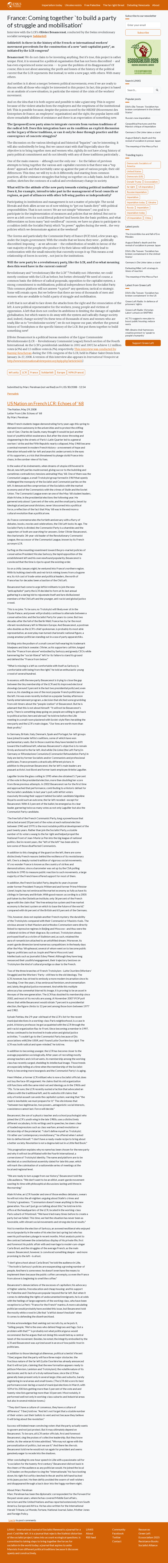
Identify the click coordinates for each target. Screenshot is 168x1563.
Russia (130, 207)
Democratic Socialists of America (139, 165)
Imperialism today (52, 5)
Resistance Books (148, 1541)
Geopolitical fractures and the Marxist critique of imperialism (140, 125)
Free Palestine (92, 5)
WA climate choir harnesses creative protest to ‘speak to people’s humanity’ (140, 332)
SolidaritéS (47, 372)
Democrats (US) (135, 176)
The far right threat (113, 5)
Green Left (144, 1533)
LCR (24, 372)
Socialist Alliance (148, 1545)
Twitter (116, 1537)
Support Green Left (143, 342)
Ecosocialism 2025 (149, 1537)
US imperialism (145, 186)
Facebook (118, 1533)
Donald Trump (134, 181)
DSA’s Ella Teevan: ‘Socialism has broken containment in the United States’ (142, 109)
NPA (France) (76, 372)
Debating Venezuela (138, 5)
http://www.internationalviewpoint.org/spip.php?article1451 (44, 361)
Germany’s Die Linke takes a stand (142, 132)
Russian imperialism (137, 192)
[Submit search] (157, 90)
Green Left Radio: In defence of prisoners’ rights (141, 303)
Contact (116, 1541)
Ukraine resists (73, 5)
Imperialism (132, 197)
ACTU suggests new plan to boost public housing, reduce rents (140, 321)
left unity (14, 372)
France (34, 372)
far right (131, 186)
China (148, 217)
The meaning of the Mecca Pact (141, 146)
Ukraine (152, 202)
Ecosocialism (151, 181)
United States (134, 171)
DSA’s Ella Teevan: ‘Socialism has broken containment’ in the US (142, 294)
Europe (61, 372)
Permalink (13, 393)
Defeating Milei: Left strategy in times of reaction (141, 269)
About (155, 5)
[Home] (15, 5)
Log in (12, 1520)
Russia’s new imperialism (137, 118)
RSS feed (91, 1537)
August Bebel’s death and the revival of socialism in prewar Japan (143, 139)
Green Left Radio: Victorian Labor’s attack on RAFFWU (139, 311)
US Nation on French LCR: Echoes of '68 (45, 403)
